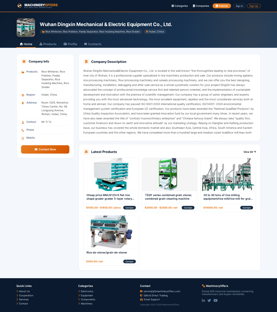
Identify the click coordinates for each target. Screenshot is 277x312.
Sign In (239, 6)
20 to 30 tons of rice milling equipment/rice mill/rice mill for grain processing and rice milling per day (228, 198)
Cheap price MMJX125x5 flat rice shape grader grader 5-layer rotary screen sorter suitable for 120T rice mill (109, 200)
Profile (72, 44)
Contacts (94, 44)
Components (87, 299)
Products (50, 44)
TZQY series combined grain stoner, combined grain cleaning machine (168, 196)
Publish (223, 5)
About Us (24, 291)
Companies (202, 5)
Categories (181, 5)
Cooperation (25, 295)
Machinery (86, 303)
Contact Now (47, 149)
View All (248, 151)
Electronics (86, 291)
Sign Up (253, 6)
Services (23, 299)
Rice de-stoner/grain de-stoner (106, 252)
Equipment (86, 295)
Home (28, 44)
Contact (129, 207)
